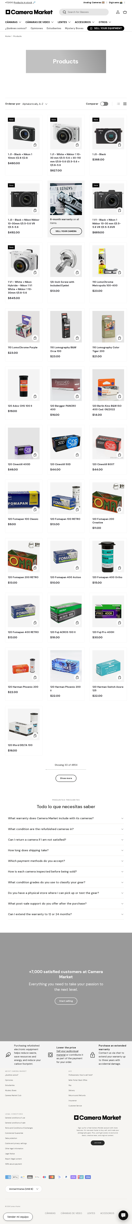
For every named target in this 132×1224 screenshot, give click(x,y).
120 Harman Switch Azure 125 (107, 688)
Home (7, 36)
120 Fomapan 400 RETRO (23, 632)
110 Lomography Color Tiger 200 (105, 349)
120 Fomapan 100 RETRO (65, 519)
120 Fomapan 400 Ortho (107, 577)
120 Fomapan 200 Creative (103, 520)
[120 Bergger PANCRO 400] (66, 385)
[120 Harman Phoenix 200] (24, 666)
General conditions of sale (15, 1123)
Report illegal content (13, 1159)
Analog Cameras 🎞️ (94, 2)
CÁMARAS (50, 1213)
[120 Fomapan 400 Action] (66, 556)
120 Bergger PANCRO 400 (63, 407)
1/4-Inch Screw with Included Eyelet (62, 283)
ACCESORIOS (107, 1213)
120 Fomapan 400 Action (65, 577)
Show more (66, 778)
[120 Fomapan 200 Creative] (108, 498)
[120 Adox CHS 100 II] (24, 385)
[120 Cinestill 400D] (24, 443)
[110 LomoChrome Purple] (24, 327)
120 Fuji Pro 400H (103, 632)
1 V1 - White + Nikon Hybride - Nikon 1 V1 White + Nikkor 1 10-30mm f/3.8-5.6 (20, 287)
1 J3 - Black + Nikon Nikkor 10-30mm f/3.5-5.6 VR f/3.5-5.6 (23, 223)
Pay (70, 1085)
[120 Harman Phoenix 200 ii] (66, 666)
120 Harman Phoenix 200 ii (65, 688)
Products (17, 36)
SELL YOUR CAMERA (66, 231)
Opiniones (37, 28)
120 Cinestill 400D (19, 464)
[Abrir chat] (123, 1215)
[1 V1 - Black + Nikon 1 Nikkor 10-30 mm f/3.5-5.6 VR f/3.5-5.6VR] (108, 199)
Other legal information (14, 1149)
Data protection (11, 1138)
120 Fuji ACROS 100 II (62, 632)
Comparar (92, 103)
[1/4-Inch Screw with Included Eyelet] (66, 261)
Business (31, 2)
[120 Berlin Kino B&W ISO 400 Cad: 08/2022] (108, 385)
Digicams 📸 (116, 2)
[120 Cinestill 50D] (66, 443)
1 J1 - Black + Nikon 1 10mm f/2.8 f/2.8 (20, 156)
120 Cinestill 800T (103, 464)
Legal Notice (10, 1154)
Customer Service (75, 1106)
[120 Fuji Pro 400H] (108, 611)
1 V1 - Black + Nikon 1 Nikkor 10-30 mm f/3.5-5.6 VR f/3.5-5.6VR (106, 223)
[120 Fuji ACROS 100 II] (66, 611)
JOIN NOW (97, 1143)
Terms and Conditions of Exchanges (19, 1128)
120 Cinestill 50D (60, 464)
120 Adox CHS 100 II (20, 406)
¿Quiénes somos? (16, 28)
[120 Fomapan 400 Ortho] (108, 556)
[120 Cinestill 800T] (108, 443)
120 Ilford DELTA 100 (20, 745)
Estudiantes (54, 28)
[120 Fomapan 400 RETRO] (24, 611)
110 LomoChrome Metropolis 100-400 (105, 283)
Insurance (72, 1101)
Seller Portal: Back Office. (78, 1080)
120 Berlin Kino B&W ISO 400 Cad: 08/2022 (107, 407)
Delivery (72, 1090)
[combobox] (84, 12)
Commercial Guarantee (14, 1133)
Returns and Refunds (77, 1095)
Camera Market (15, 1206)
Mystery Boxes (74, 28)
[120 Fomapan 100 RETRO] (66, 498)
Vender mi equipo (18, 1216)
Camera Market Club (13, 1095)
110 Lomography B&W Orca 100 (63, 349)
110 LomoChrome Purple (23, 347)
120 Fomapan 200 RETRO (23, 577)
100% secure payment (13, 1164)
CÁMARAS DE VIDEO (71, 1213)
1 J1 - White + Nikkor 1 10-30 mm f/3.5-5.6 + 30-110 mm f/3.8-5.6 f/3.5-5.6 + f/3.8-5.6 (65, 160)
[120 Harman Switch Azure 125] (108, 666)
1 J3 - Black (99, 154)
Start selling (66, 1001)
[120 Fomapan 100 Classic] (24, 498)
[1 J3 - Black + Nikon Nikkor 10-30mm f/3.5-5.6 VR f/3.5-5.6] (24, 199)
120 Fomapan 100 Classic (23, 519)
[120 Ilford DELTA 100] (24, 724)
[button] (124, 12)
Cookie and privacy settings (16, 1143)
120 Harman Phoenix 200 (23, 687)
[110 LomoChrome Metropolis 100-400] (108, 261)
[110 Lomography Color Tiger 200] (108, 327)
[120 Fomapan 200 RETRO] (24, 556)
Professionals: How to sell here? (81, 1075)
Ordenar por (12, 103)
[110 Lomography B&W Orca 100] (66, 327)
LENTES (91, 1213)
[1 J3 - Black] (108, 133)
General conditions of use (15, 1118)
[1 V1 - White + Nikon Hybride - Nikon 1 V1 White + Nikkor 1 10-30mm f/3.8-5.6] (24, 261)
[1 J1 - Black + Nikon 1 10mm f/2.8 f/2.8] (24, 133)
